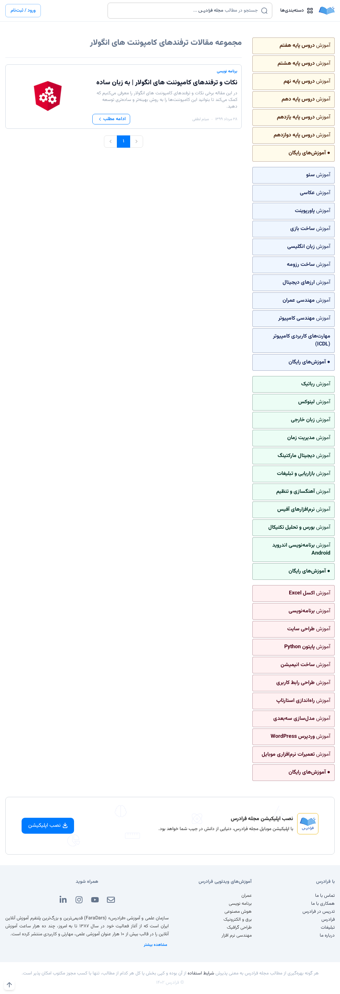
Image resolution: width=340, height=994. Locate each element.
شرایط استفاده (201, 973)
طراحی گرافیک (239, 927)
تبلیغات (328, 927)
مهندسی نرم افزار (236, 935)
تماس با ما (325, 895)
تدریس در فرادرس (318, 911)
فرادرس (328, 919)
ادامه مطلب (114, 119)
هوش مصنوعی (238, 911)
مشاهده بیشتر (155, 945)
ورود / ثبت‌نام (23, 10)
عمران (246, 895)
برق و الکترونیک (237, 919)
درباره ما (327, 935)
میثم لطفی (200, 119)
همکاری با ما (323, 903)
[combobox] (186, 10)
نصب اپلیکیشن (44, 825)
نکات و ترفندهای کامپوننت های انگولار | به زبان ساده (166, 82)
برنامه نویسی (227, 71)
